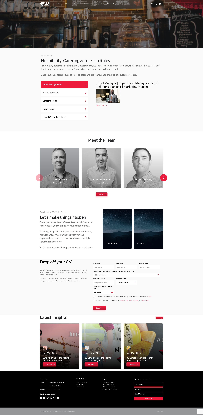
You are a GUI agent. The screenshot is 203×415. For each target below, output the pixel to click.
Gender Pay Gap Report (110, 389)
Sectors (77, 4)
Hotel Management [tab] (52, 84)
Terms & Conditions (125, 300)
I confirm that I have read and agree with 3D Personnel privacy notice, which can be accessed (123, 296)
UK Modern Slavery (109, 387)
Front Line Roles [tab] (51, 92)
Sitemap (73, 411)
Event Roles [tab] (48, 109)
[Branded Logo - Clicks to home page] (44, 4)
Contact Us (111, 4)
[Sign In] (160, 4)
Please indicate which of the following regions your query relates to (113, 271)
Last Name (119, 263)
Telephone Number (99, 278)
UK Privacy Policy (108, 384)
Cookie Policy (145, 300)
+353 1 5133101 (54, 389)
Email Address (143, 263)
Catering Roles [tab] (50, 100)
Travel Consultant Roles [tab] (54, 117)
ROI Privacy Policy (109, 382)
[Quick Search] (156, 4)
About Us (99, 4)
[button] (163, 177)
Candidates (56, 4)
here (150, 296)
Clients (67, 4)
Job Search (80, 387)
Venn (162, 411)
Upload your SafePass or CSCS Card (102, 287)
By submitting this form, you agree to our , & (122, 300)
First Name (96, 263)
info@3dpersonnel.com (56, 382)
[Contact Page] (152, 4)
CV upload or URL (121, 278)
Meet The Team (81, 382)
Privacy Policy (135, 300)
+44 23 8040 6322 (55, 386)
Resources (87, 4)
